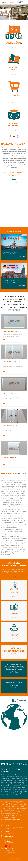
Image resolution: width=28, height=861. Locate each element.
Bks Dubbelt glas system (9, 852)
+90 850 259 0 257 (15, 859)
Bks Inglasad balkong (9, 850)
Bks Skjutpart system (9, 854)
